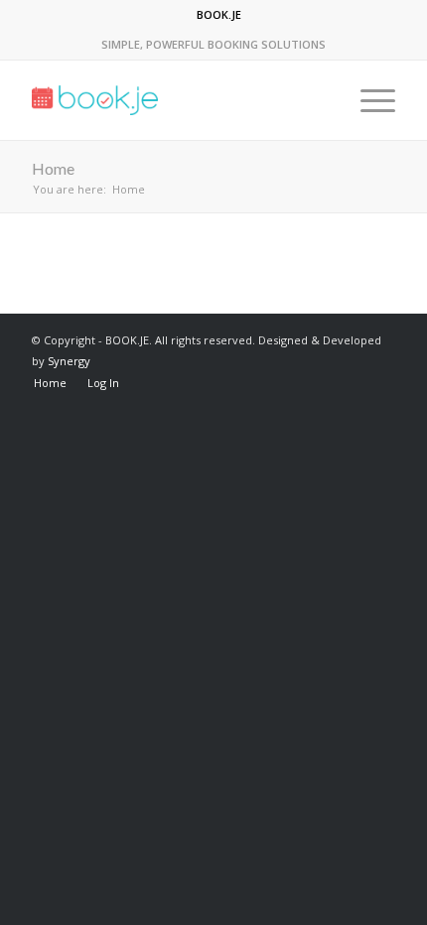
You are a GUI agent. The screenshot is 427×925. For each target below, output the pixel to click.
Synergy (69, 360)
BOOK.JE (219, 14)
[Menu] (368, 100)
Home (53, 168)
